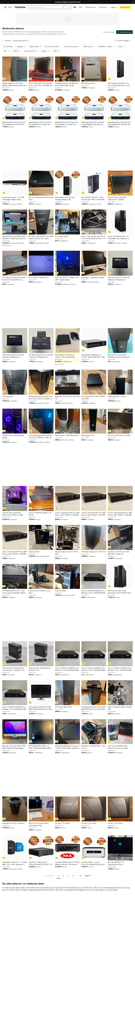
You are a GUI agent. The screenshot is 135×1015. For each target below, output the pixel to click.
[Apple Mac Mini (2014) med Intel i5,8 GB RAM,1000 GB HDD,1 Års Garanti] (120, 107)
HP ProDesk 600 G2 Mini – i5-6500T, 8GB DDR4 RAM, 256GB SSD (40, 747)
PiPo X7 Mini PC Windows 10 (39, 277)
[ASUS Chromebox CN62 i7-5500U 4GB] (120, 692)
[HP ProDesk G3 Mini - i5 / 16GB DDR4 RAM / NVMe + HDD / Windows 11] (14, 183)
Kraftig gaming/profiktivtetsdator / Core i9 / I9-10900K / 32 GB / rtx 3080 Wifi (41, 437)
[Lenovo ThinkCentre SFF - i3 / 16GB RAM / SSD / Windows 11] (120, 222)
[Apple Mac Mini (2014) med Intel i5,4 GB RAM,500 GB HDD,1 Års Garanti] (93, 107)
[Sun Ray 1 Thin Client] (67, 808)
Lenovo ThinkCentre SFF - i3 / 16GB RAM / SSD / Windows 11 (118, 237)
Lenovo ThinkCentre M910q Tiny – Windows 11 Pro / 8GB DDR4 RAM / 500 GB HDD (93, 592)
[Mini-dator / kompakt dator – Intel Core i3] (93, 731)
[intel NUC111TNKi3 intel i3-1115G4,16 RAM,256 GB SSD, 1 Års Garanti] (41, 847)
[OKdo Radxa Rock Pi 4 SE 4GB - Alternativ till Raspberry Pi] (120, 263)
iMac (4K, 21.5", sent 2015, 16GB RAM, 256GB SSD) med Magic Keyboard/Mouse (13, 747)
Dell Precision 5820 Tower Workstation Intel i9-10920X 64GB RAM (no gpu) (120, 592)
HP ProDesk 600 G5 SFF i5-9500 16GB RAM (93, 398)
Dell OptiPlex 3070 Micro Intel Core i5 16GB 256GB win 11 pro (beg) (119, 84)
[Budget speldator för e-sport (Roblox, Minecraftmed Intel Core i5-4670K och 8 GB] (14, 69)
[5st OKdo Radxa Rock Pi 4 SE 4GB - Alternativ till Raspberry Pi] (41, 340)
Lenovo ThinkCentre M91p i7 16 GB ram (40, 514)
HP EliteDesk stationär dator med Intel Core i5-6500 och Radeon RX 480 (41, 398)
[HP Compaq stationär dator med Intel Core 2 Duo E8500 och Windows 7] (14, 263)
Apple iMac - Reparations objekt (92, 277)
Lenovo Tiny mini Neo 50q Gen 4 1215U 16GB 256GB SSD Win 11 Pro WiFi (93, 237)
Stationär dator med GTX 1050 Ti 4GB (67, 553)
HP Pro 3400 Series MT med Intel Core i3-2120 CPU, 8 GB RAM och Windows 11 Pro (40, 84)
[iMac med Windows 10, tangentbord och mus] (120, 847)
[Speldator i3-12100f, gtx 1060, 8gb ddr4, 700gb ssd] (120, 537)
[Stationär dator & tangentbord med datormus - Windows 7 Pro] (14, 653)
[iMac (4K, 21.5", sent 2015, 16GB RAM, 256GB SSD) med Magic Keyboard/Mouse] (14, 731)
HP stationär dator (61, 236)
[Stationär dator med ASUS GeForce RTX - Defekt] (120, 183)
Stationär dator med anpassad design (13, 437)
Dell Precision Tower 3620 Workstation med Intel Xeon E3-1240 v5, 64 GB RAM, (119, 356)
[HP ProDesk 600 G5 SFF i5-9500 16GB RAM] (93, 382)
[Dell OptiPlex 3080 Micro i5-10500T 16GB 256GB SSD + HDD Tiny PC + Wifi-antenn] (93, 340)
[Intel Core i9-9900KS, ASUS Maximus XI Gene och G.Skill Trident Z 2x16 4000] (120, 731)
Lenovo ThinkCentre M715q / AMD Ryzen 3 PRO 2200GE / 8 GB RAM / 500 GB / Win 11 (67, 514)
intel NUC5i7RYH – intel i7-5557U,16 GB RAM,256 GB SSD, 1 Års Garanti (93, 863)
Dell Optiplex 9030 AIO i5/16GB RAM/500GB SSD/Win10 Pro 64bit (40, 708)
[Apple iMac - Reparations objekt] (93, 263)
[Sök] (63, 7)
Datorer (8, 41)
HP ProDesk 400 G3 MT (63, 707)
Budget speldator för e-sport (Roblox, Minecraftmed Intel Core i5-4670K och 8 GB (14, 84)
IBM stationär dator (88, 83)
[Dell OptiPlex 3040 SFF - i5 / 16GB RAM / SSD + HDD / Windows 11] (14, 847)
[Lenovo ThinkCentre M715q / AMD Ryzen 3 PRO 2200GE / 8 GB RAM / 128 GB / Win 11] (120, 498)
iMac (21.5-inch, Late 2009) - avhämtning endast (39, 824)
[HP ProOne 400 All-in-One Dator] (120, 421)
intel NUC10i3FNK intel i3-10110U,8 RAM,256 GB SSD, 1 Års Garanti (67, 863)
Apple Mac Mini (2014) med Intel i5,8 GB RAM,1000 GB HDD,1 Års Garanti (119, 123)
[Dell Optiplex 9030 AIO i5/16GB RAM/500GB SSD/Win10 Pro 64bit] (41, 692)
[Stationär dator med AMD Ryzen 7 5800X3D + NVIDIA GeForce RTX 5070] (14, 222)
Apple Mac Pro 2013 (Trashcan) (13, 823)
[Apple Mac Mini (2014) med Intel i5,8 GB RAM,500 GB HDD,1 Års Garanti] (14, 107)
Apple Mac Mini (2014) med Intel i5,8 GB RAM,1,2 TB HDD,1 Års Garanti (66, 123)
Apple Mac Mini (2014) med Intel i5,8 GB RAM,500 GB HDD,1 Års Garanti (13, 123)
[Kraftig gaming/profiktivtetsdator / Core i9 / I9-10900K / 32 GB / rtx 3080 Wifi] (41, 421)
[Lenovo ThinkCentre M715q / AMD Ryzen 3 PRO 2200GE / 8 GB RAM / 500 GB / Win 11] (67, 498)
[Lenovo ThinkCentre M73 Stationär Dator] (41, 183)
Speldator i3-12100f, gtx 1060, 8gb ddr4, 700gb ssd (119, 553)
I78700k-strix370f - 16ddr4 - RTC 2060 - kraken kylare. (67, 279)
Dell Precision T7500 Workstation (67, 435)
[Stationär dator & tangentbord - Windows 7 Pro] (41, 653)
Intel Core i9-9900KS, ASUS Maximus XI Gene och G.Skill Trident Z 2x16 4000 (118, 747)
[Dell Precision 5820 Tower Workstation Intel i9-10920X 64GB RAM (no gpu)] (120, 576)
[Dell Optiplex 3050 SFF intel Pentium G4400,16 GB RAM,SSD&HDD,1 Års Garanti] (67, 183)
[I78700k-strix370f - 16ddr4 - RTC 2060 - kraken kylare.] (67, 263)
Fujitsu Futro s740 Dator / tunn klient (39, 592)
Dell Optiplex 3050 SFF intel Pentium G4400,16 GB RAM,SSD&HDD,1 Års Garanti (65, 198)
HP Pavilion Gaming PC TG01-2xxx (93, 552)
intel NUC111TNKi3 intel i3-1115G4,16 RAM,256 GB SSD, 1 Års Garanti (41, 863)
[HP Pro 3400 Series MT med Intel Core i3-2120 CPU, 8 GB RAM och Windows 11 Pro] (41, 69)
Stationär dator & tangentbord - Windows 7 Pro (40, 669)
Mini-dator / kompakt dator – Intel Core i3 (93, 747)
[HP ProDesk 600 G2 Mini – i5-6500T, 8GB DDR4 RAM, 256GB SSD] (41, 731)
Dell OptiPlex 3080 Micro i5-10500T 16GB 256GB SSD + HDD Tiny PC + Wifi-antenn (93, 356)
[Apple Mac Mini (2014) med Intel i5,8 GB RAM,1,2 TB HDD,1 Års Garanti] (67, 107)
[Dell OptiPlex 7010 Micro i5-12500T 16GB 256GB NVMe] (67, 340)
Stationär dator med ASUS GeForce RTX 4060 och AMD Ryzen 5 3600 (12, 514)
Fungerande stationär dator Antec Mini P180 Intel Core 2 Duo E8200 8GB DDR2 (93, 708)
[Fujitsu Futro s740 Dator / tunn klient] (41, 576)
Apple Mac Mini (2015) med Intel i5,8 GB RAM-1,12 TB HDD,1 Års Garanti (40, 123)
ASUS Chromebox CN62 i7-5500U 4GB (120, 708)
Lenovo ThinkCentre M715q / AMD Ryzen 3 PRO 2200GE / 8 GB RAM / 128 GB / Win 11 (120, 514)
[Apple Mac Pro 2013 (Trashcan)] (14, 808)
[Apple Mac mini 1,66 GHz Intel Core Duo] (67, 382)
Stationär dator (7, 396)
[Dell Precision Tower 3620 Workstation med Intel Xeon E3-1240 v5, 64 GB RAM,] (120, 340)
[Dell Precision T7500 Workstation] (67, 421)
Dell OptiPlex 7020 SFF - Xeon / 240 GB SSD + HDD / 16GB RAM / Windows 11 (93, 198)
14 (80, 876)
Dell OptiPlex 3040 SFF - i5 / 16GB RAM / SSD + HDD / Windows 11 (14, 863)
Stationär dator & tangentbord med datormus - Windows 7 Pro (13, 669)
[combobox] (46, 7)
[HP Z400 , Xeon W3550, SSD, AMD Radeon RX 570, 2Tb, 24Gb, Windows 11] (41, 222)
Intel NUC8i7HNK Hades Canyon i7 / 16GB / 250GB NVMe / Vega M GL (67, 747)
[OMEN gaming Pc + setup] (120, 382)
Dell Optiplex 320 (87, 435)
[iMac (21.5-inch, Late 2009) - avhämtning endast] (41, 808)
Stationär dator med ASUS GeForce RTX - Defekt (117, 198)
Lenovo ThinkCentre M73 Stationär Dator (41, 198)
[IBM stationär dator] (93, 69)
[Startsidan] (20, 7)
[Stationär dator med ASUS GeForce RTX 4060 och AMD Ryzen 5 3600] (14, 498)
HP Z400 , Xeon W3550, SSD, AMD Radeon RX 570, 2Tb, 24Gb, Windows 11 (41, 237)
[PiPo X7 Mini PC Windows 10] (41, 263)
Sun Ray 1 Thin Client (62, 823)
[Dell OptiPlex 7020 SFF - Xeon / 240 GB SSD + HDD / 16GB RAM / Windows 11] (93, 183)
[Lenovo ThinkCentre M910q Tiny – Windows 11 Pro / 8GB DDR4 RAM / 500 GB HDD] (93, 576)
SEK (80, 7)
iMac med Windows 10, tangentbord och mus (116, 863)
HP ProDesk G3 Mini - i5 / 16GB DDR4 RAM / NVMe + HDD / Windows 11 (13, 198)
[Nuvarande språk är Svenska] (74, 7)
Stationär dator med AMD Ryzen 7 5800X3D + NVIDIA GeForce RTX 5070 (14, 237)
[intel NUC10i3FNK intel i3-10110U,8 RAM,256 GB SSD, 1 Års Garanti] (67, 847)
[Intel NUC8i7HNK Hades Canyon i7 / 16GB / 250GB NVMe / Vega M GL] (67, 731)
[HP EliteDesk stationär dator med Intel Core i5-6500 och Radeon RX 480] (41, 382)
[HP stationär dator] (67, 222)
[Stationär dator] (14, 382)
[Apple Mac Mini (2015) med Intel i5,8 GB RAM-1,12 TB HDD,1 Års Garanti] (41, 107)
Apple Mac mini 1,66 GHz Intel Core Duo (67, 398)
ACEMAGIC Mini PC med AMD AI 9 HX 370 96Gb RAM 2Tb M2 (66, 84)
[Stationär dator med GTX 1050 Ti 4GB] (67, 537)
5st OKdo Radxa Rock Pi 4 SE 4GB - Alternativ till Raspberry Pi (41, 356)
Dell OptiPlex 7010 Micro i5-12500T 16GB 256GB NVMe (65, 356)
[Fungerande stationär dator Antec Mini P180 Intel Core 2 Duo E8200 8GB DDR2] (93, 692)
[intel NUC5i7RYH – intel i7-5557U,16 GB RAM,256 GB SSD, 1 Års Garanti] (93, 847)
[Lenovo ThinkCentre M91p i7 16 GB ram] (41, 498)
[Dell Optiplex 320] (93, 421)
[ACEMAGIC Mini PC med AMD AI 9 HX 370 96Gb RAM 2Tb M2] (67, 69)
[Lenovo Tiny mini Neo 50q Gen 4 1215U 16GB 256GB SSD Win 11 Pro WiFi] (93, 222)
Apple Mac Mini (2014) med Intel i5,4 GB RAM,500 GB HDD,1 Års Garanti (92, 123)
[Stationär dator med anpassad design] (14, 421)
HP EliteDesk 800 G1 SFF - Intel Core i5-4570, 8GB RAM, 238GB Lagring (13, 592)
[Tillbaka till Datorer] (3, 40)
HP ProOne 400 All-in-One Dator (119, 435)
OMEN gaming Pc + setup (117, 396)
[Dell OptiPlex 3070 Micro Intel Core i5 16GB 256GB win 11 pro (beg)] (120, 69)
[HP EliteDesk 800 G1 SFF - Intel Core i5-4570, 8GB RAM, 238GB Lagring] (14, 576)
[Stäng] (133, 2)
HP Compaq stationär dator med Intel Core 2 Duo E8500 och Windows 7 (13, 279)
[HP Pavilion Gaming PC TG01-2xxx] (93, 537)
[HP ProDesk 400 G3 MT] (67, 692)
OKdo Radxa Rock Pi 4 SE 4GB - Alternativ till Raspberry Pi (119, 279)
